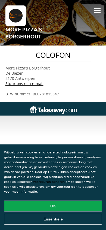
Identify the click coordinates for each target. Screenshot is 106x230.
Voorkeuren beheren (49, 182)
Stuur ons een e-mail (24, 83)
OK (53, 206)
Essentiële (53, 219)
